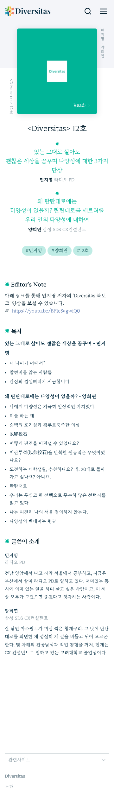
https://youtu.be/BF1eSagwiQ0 (45, 310)
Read (79, 105)
